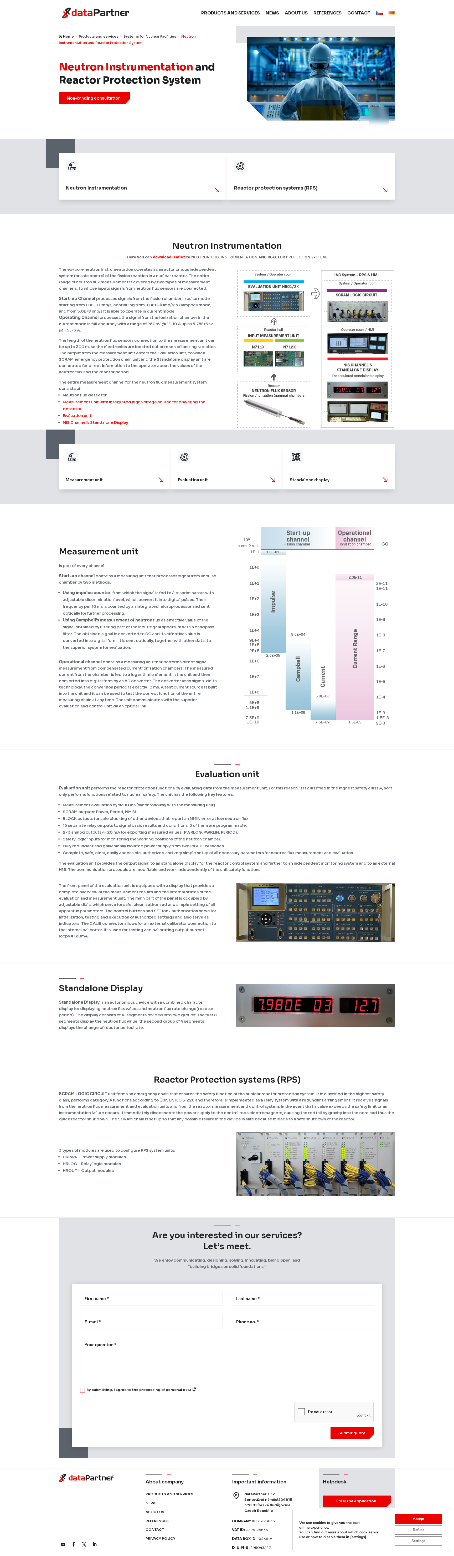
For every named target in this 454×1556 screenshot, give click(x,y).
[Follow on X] (84, 1544)
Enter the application (356, 1501)
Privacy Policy (160, 1538)
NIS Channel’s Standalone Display (95, 422)
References (327, 13)
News (272, 13)
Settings (418, 1540)
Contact (358, 13)
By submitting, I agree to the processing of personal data (139, 1389)
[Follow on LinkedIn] (94, 1544)
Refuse (418, 1529)
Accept (418, 1518)
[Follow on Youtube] (63, 1544)
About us (296, 13)
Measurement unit (81, 401)
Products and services (230, 13)
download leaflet (169, 256)
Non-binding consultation (94, 98)
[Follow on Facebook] (73, 1544)
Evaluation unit (77, 415)
